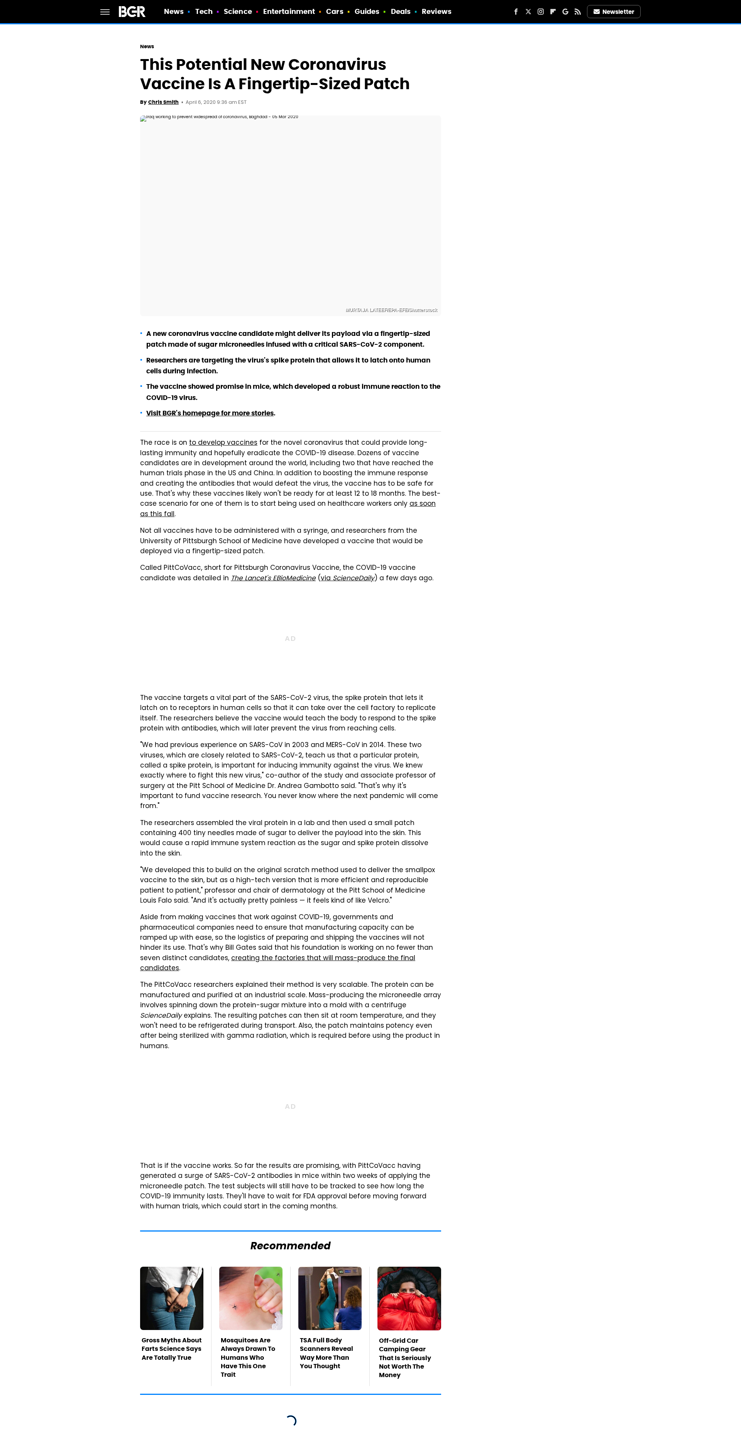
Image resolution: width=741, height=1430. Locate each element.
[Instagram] (541, 11)
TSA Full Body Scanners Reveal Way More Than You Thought (326, 1353)
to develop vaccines (223, 443)
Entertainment (289, 11)
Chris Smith (163, 102)
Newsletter (618, 11)
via (347, 578)
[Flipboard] (553, 11)
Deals (401, 11)
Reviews (437, 11)
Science (238, 11)
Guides (367, 11)
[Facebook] (516, 11)
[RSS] (578, 11)
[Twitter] (528, 11)
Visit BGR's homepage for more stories (210, 413)
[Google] (565, 11)
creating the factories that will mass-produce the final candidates (277, 963)
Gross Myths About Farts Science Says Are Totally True (172, 1349)
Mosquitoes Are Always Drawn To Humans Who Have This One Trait (248, 1357)
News (174, 11)
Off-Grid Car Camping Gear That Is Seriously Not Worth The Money (405, 1358)
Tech (204, 11)
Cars (334, 11)
